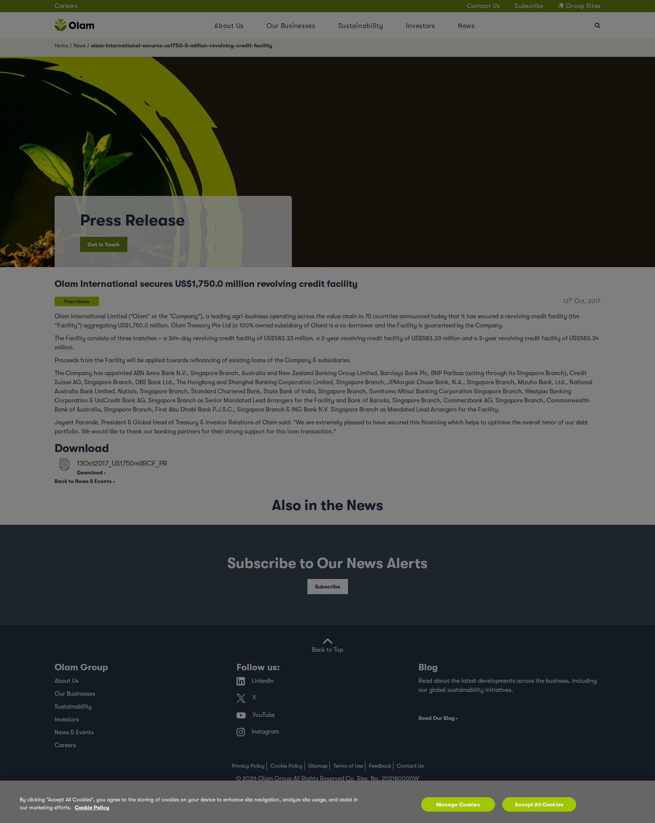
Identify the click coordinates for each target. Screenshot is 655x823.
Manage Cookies (458, 804)
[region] (327, 802)
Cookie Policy (92, 807)
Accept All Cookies (539, 804)
